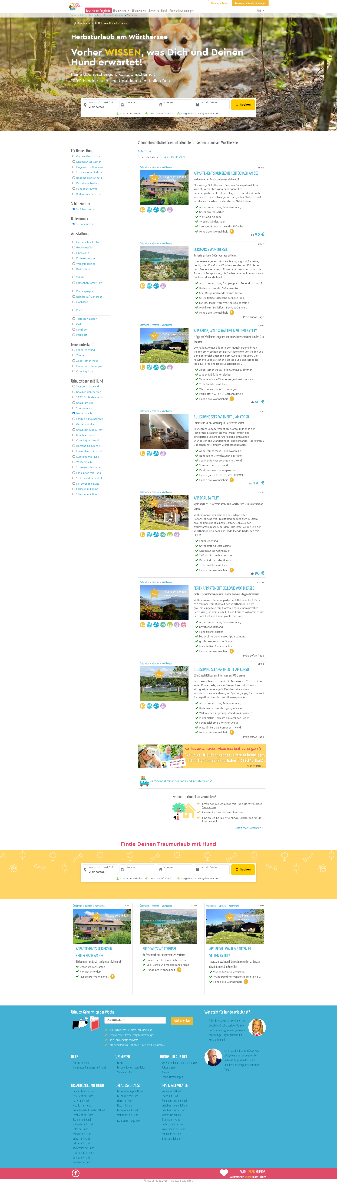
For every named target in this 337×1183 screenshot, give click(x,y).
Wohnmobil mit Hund (127, 1115)
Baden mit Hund (170, 1096)
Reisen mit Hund (158, 11)
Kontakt (166, 1072)
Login (120, 1062)
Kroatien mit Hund (82, 1105)
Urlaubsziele (119, 11)
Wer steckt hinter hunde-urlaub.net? (180, 1062)
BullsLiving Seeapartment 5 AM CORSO (221, 417)
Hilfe (259, 11)
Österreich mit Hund (83, 1096)
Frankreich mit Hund (83, 1115)
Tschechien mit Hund (83, 1148)
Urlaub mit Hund (79, 15)
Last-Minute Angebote (98, 11)
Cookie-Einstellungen (172, 1077)
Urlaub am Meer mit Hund (174, 1105)
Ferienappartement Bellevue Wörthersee (224, 588)
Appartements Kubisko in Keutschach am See (226, 173)
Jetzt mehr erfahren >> (250, 828)
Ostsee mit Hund (81, 1157)
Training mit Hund (171, 1119)
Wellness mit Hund (171, 1115)
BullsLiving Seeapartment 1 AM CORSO (221, 670)
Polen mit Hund (80, 1129)
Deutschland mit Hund (84, 1091)
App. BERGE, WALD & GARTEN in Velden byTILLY (225, 331)
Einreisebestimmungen (182, 11)
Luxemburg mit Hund (83, 1152)
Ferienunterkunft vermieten (131, 1067)
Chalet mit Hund (125, 1100)
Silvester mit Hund (171, 1138)
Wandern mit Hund (171, 1091)
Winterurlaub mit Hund (173, 1129)
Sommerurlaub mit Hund (174, 1100)
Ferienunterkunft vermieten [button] (250, 3)
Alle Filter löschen (175, 157)
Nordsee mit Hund (82, 1162)
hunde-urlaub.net (153, 1180)
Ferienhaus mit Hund (127, 1096)
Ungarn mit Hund (81, 1138)
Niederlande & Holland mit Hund (89, 1110)
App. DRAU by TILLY (206, 498)
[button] (100, 104)
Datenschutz (187, 1180)
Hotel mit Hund (124, 1105)
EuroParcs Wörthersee (211, 250)
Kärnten (145, 151)
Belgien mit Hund (81, 1143)
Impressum (176, 1180)
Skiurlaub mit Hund (171, 1134)
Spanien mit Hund (82, 1119)
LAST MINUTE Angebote (128, 1121)
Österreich (144, 167)
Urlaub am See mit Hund (174, 1110)
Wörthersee (167, 167)
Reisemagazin (169, 1067)
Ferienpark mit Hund (127, 1110)
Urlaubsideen (139, 11)
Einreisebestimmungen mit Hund (89, 1067)
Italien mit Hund (81, 1100)
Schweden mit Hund (83, 1124)
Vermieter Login (219, 3)
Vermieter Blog (124, 1072)
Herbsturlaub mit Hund (173, 1124)
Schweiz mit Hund (82, 1134)
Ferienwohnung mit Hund (130, 1091)
